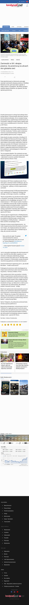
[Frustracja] (20, 324)
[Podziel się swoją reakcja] (5, 77)
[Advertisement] (14, 13)
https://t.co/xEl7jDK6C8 (11, 243)
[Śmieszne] (8, 324)
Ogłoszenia (4, 502)
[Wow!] (14, 324)
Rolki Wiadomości (6, 377)
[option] (14, 505)
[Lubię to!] (2, 324)
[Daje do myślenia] (11, 324)
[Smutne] (17, 324)
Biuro (2, 569)
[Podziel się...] (14, 77)
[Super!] (5, 324)
